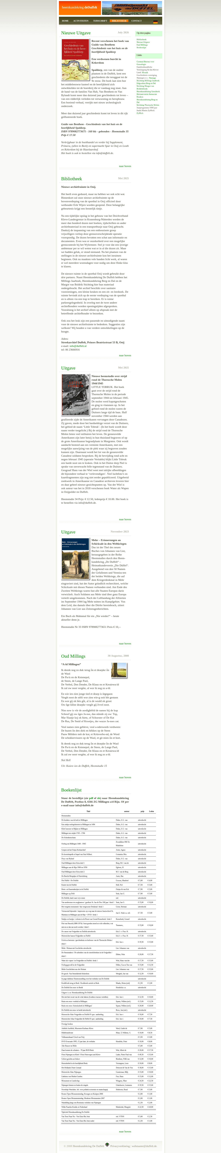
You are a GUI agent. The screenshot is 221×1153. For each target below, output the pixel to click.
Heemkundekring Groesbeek (148, 91)
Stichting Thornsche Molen (148, 105)
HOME (65, 21)
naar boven (125, 166)
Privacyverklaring (120, 1146)
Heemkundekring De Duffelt (88, 1146)
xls (98, 798)
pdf (91, 798)
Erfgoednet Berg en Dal (146, 83)
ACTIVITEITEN (80, 21)
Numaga (152, 78)
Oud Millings (142, 45)
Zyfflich (140, 113)
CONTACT (136, 21)
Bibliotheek (141, 39)
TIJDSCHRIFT (100, 21)
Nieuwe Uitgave (143, 42)
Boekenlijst (141, 47)
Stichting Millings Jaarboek (148, 80)
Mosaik (145, 72)
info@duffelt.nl (78, 346)
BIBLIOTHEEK (119, 21)
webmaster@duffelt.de (144, 1146)
